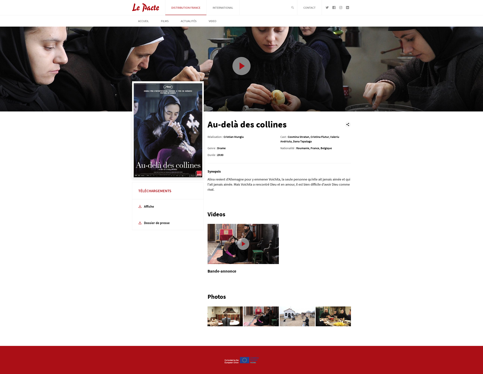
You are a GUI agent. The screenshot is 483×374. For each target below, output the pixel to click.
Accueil (143, 21)
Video (212, 21)
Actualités (189, 21)
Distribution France (185, 7)
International (223, 7)
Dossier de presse (157, 223)
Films (165, 21)
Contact (309, 7)
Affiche (149, 206)
